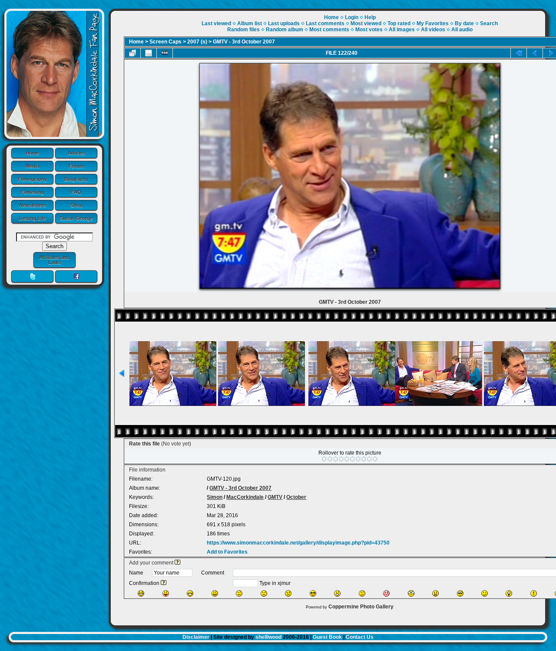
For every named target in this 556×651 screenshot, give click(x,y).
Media (32, 166)
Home (32, 153)
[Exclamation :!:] (533, 593)
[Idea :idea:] (509, 593)
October (296, 497)
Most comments (329, 30)
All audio (462, 30)
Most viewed (366, 23)
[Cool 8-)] (313, 593)
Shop (76, 205)
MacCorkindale (245, 497)
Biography (76, 179)
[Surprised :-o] (337, 593)
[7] (358, 459)
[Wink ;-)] (484, 593)
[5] (347, 459)
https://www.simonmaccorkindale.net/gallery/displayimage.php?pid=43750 (298, 543)
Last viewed (216, 23)
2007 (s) (197, 42)
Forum (76, 166)
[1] (324, 459)
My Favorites (433, 23)
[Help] (177, 563)
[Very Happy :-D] (190, 593)
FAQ (76, 192)
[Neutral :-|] (239, 593)
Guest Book (327, 637)
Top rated (398, 23)
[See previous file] (535, 53)
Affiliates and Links (54, 260)
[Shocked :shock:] (411, 593)
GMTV (275, 497)
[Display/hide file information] (148, 53)
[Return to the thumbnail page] (132, 53)
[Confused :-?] (362, 593)
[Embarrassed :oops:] (386, 593)
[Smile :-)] (215, 593)
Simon (214, 497)
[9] (369, 459)
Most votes (369, 30)
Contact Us (360, 637)
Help (370, 17)
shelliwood (268, 637)
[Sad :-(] (264, 593)
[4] (341, 459)
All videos (433, 30)
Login (351, 17)
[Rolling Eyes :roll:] (460, 593)
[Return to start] (518, 53)
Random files (243, 30)
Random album (284, 30)
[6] (352, 459)
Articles (76, 153)
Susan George (76, 218)
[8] (364, 459)
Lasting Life (32, 218)
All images (402, 30)
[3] (335, 459)
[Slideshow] (164, 53)
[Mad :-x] (435, 593)
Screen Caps (165, 42)
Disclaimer (195, 637)
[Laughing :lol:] (141, 593)
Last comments (325, 23)
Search (489, 23)
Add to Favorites (227, 552)
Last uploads (284, 23)
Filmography (32, 179)
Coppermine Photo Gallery (361, 607)
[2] (330, 459)
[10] (375, 459)
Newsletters (32, 205)
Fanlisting (32, 192)
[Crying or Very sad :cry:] (288, 593)
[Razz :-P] (165, 593)
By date (464, 23)
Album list (249, 23)
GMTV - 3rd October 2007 (244, 42)
